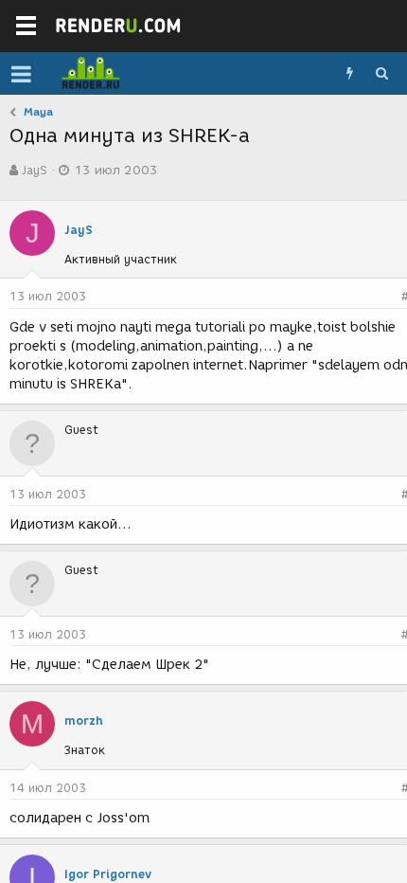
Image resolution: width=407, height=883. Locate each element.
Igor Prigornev (107, 874)
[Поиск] (381, 74)
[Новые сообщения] (349, 74)
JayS (34, 170)
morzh (83, 720)
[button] (21, 74)
